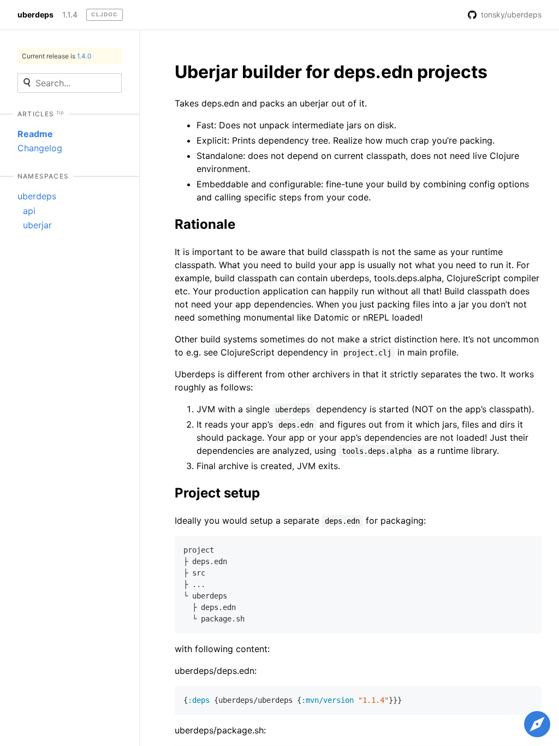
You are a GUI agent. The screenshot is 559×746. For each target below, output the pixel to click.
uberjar (37, 225)
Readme (35, 133)
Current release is (57, 56)
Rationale (205, 224)
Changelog (39, 148)
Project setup (217, 493)
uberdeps (35, 14)
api (29, 210)
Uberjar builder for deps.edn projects (331, 71)
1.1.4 (70, 14)
